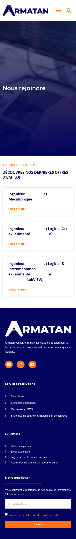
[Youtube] (32, 364)
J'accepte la (34, 515)
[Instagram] (21, 364)
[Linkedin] (9, 364)
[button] (58, 10)
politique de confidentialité (42, 515)
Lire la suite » (17, 209)
